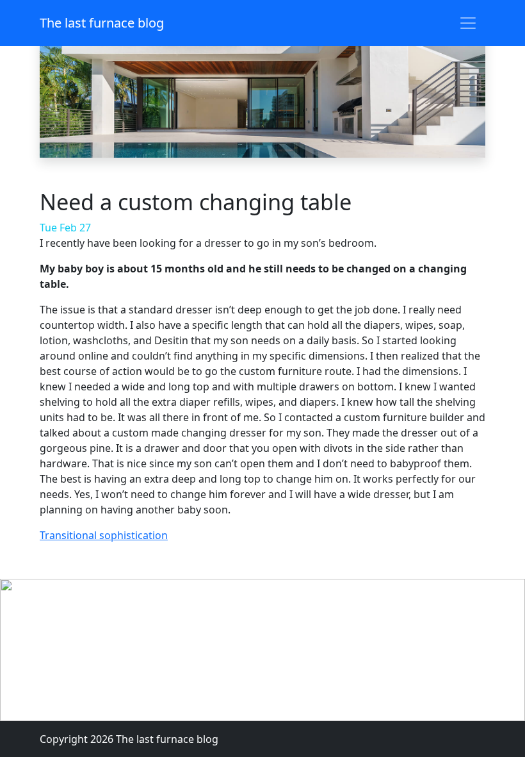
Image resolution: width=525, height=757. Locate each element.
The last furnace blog (102, 22)
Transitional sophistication (104, 535)
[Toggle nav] (468, 23)
